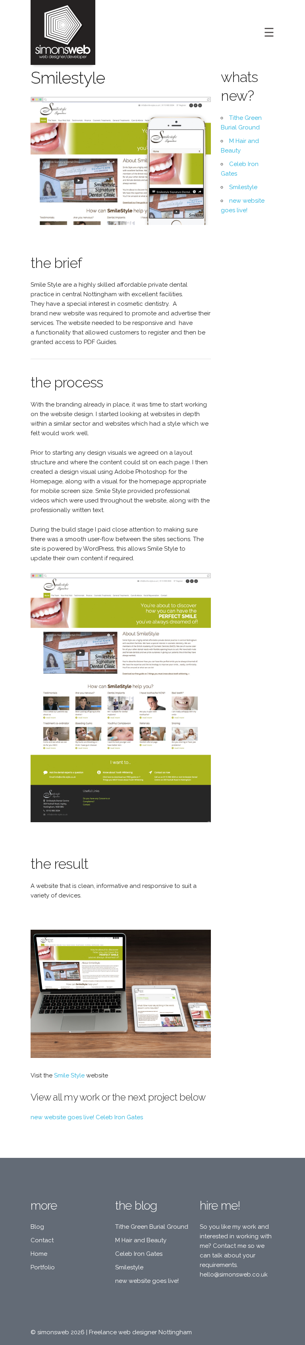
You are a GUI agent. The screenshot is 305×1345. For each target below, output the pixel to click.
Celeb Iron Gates (119, 1117)
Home (39, 1253)
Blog (37, 1226)
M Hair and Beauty (140, 1240)
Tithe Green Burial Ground (151, 1226)
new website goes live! (62, 1117)
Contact (42, 1240)
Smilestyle (243, 187)
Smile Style (69, 1075)
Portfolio (43, 1267)
